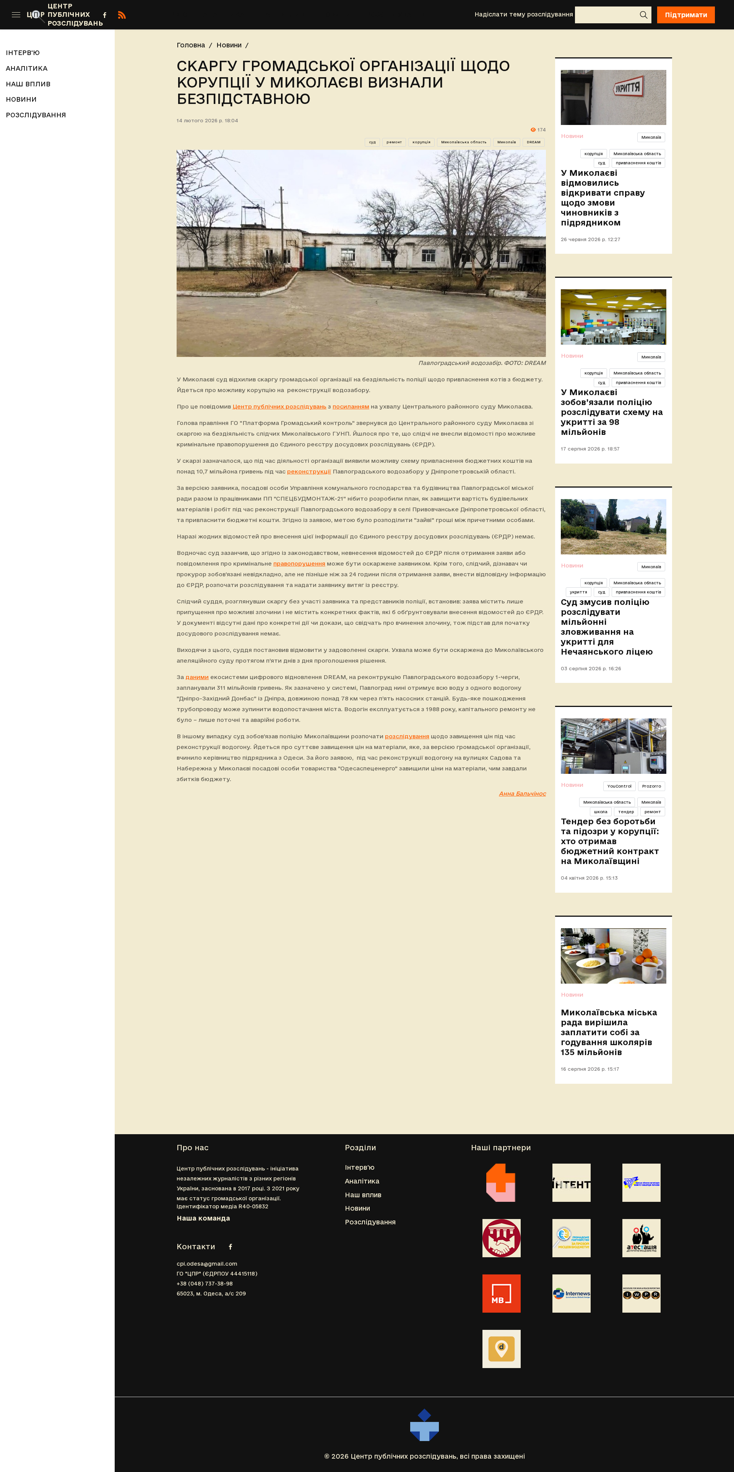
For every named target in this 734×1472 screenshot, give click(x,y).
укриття (578, 592)
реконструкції (309, 471)
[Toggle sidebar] (16, 14)
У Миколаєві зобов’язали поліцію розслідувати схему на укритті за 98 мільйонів (612, 411)
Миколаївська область (464, 142)
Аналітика (224, 14)
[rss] (122, 15)
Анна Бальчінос (522, 793)
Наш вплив (282, 14)
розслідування (407, 736)
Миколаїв (506, 142)
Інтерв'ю (171, 14)
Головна (191, 45)
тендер (626, 811)
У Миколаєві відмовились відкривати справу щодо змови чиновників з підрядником (603, 197)
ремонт (394, 142)
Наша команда (203, 1218)
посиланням (351, 406)
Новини (335, 14)
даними (197, 677)
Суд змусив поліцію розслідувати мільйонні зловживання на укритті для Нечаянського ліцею (607, 626)
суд (372, 142)
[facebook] (105, 15)
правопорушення (299, 563)
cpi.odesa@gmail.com (207, 1264)
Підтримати (686, 14)
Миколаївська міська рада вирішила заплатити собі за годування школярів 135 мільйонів (609, 1032)
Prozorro (651, 786)
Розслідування (396, 14)
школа (600, 811)
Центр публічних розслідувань (279, 406)
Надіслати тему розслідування (523, 14)
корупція (421, 142)
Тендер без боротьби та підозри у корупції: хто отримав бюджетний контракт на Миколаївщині (610, 841)
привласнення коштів (638, 162)
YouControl (619, 786)
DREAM (534, 142)
